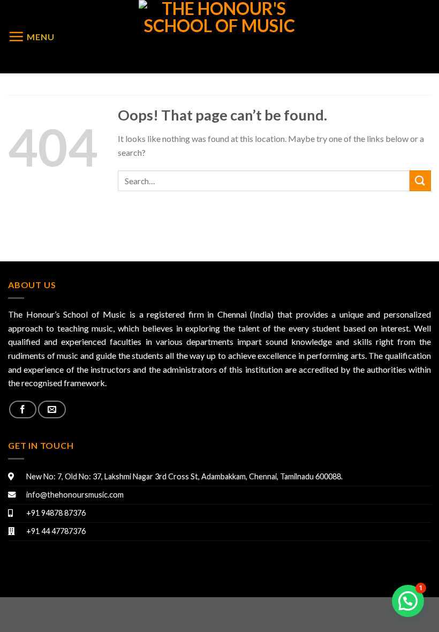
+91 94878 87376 (56, 512)
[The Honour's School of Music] (219, 36)
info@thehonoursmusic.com (75, 494)
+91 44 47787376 (56, 531)
